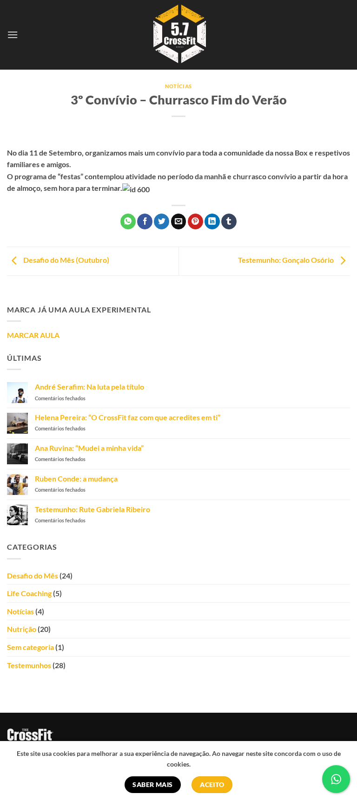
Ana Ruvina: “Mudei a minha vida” (89, 447)
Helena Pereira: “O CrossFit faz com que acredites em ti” (127, 417)
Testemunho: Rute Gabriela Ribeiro (92, 509)
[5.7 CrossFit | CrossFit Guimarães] (179, 35)
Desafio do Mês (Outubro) (65, 259)
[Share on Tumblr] (229, 221)
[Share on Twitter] (161, 221)
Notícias (178, 86)
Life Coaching (29, 593)
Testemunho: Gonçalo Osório (286, 259)
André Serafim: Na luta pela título (89, 386)
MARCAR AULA (33, 335)
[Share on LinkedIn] (212, 221)
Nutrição (21, 628)
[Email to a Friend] (178, 221)
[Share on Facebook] (144, 221)
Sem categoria (30, 647)
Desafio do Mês (32, 575)
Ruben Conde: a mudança (76, 478)
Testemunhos (29, 665)
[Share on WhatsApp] (128, 221)
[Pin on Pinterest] (195, 221)
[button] (12, 34)
